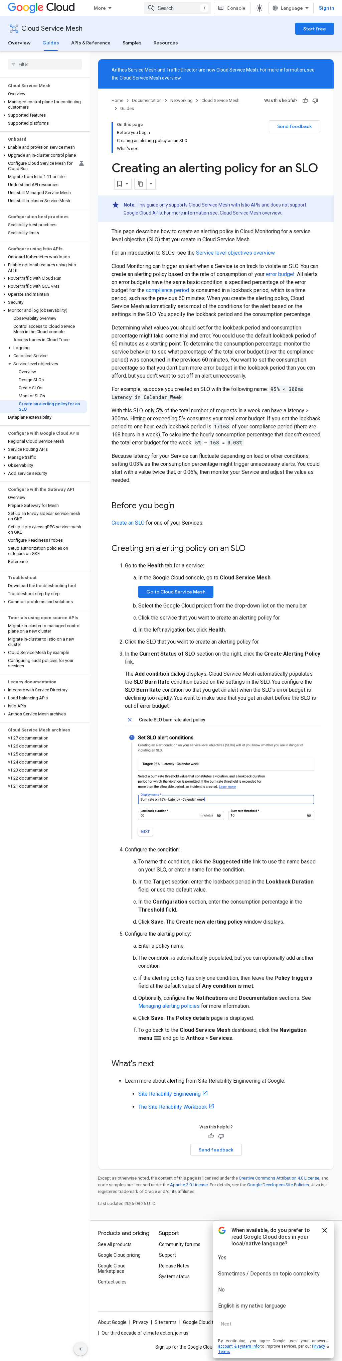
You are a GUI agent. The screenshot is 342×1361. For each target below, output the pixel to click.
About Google (112, 1322)
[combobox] (177, 8)
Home (117, 100)
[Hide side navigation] (80, 1349)
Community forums (179, 1244)
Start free (314, 29)
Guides (50, 43)
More (100, 8)
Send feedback (294, 126)
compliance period (167, 290)
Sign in (326, 8)
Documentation (147, 100)
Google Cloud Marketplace (112, 1268)
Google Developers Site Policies (278, 1184)
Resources (166, 43)
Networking (181, 100)
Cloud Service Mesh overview (150, 78)
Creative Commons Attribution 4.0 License (279, 1178)
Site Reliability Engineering (169, 1094)
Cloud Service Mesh (51, 28)
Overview (19, 43)
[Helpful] (305, 101)
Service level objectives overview (235, 253)
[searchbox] (45, 64)
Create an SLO (128, 523)
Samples (132, 43)
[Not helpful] (315, 101)
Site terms (166, 1322)
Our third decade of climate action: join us (145, 1333)
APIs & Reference (91, 43)
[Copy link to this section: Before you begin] (181, 506)
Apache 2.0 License (189, 1184)
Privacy (140, 1322)
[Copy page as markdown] (141, 183)
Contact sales (112, 1281)
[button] (43, 104)
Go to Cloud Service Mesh (175, 592)
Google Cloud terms (203, 1322)
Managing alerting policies (169, 1006)
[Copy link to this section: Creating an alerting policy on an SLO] (252, 549)
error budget (280, 274)
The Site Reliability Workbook (172, 1107)
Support (167, 1255)
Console (235, 8)
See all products (115, 1244)
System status (174, 1276)
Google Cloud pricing (119, 1255)
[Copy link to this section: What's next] (160, 1064)
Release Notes (174, 1265)
